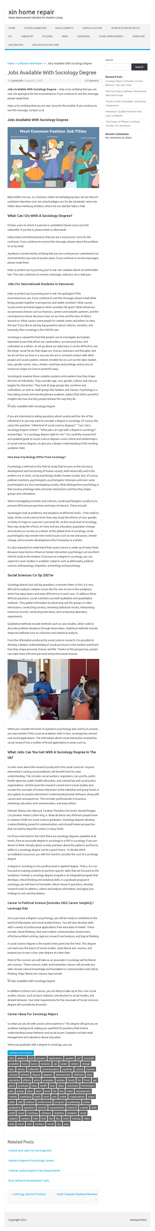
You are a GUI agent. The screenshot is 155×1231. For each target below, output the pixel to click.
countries (67, 1069)
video (87, 1118)
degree (36, 1074)
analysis (21, 1058)
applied (69, 1058)
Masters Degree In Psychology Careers (31, 1160)
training (76, 1118)
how (52, 1085)
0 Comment (91, 80)
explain (61, 1080)
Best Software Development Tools (29, 1180)
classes (21, 1069)
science (84, 1107)
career (63, 1063)
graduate (23, 1085)
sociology (32, 1113)
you (59, 1124)
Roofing (48, 36)
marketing (25, 1096)
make (70, 1091)
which (21, 1124)
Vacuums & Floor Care (45, 45)
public (86, 1102)
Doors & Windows (35, 28)
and (31, 1058)
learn (39, 1091)
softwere (46, 1113)
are (79, 1058)
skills (94, 1107)
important (72, 1085)
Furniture (139, 36)
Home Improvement (111, 36)
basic (25, 1063)
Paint (65, 36)
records (42, 1107)
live (62, 1091)
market (13, 1096)
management (83, 1091)
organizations (77, 1096)
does (89, 1074)
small (12, 1113)
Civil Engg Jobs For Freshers (28, 1194)
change (86, 1063)
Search (109, 60)
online (63, 1096)
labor (30, 1091)
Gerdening (83, 36)
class (11, 1069)
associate (89, 1058)
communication (50, 1069)
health (43, 1085)
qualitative (15, 1107)
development (63, 1074)
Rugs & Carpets (64, 28)
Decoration (16, 45)
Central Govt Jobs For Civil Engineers (30, 1150)
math (37, 1096)
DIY (10, 36)
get (95, 1080)
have (34, 1085)
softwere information (30, 63)
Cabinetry (27, 36)
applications (55, 1058)
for (79, 1080)
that (43, 1118)
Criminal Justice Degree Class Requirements (34, 1170)
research (72, 1107)
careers (75, 1063)
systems (25, 1118)
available (14, 1063)
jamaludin (17, 80)
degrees (48, 1074)
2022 (11, 1058)
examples (48, 1080)
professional (44, 1102)
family (71, 1080)
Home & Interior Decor (125, 28)
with (29, 1124)
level (47, 1091)
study (83, 1113)
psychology (74, 1102)
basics (34, 1063)
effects (27, 1080)
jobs (11, 1091)
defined (25, 1074)
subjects (13, 1118)
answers (41, 1058)
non (54, 1096)
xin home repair (31, 11)
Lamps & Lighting (92, 28)
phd (20, 1102)
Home (12, 28)
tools (66, 1118)
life (55, 1091)
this (58, 1118)
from (87, 1080)
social (21, 1113)
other (12, 1102)
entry (37, 1080)
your (66, 1124)
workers (39, 1124)
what (11, 1124)
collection (33, 1069)
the (51, 1118)
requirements (57, 1107)
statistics (59, 1113)
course (79, 1069)
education (14, 1080)
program (59, 1102)
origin (91, 1096)
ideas (61, 1085)
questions (29, 1107)
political (30, 1102)
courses (90, 1069)
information (88, 1085)
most (46, 1096)
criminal (13, 1074)
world (50, 1124)
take (35, 1118)
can (55, 1063)
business (45, 1063)
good (12, 1085)
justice (20, 1091)
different (79, 1074)
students (72, 1113)
